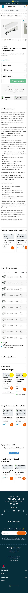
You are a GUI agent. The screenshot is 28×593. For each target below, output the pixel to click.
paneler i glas (5, 133)
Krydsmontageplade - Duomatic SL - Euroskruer (8, 381)
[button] (25, 7)
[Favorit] (19, 6)
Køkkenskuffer (18, 15)
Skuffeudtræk (10, 15)
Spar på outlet (14, 1)
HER (18, 207)
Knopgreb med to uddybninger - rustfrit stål (20, 381)
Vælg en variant (19, 81)
